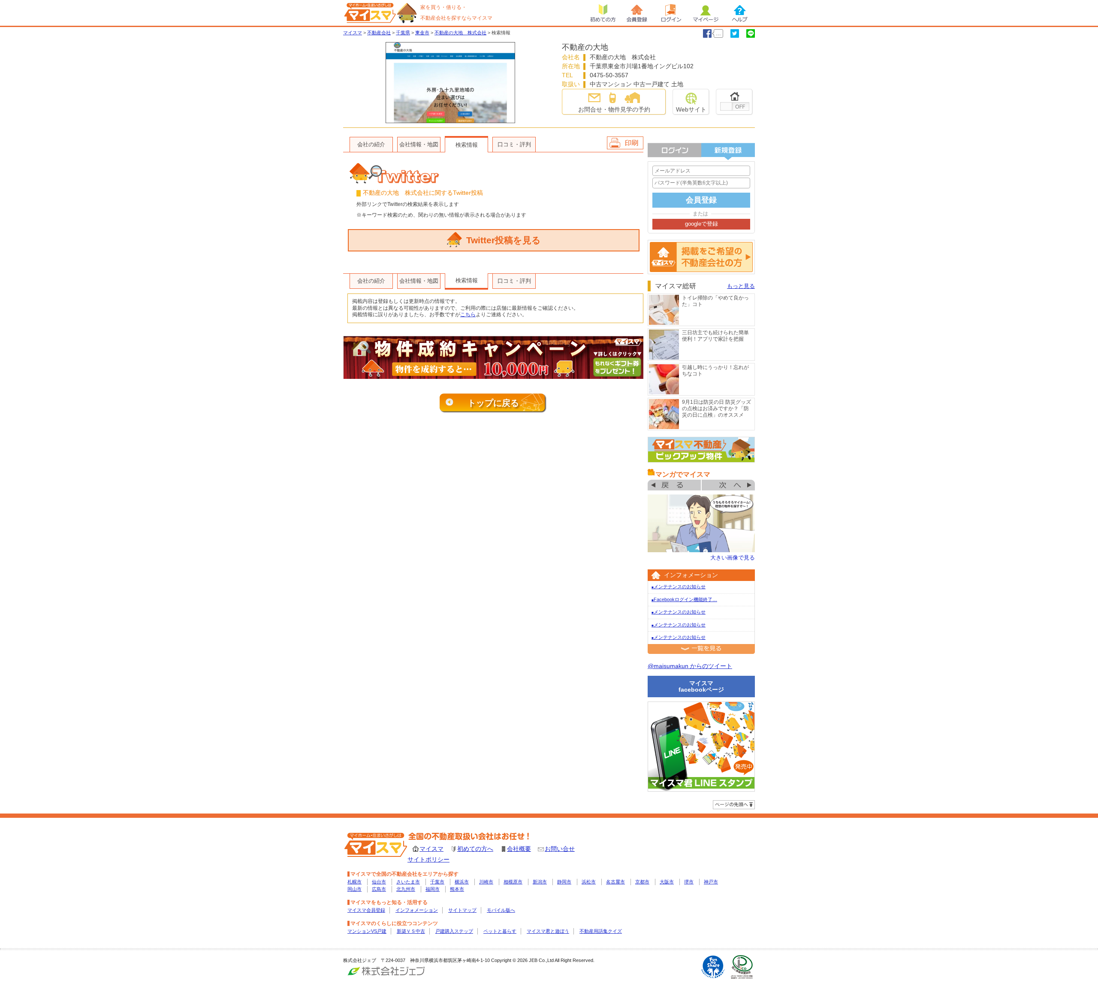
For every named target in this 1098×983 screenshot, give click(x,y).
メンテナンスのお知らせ (679, 586)
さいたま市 (408, 881)
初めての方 (603, 13)
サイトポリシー (428, 859)
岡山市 (354, 889)
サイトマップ (462, 910)
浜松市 (589, 881)
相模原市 (513, 881)
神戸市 (711, 881)
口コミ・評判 (514, 144)
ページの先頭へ (734, 804)
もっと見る (741, 286)
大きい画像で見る (732, 557)
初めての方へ (475, 848)
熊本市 (457, 889)
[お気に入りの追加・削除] (734, 102)
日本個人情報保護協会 (742, 967)
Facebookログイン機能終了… (684, 599)
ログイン (671, 13)
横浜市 (462, 881)
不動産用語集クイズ (600, 931)
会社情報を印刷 (625, 142)
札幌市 (354, 881)
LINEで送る (750, 33)
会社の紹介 (371, 144)
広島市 (379, 889)
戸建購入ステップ (454, 931)
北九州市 (405, 889)
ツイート (734, 33)
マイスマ (431, 848)
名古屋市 (615, 881)
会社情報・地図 (418, 144)
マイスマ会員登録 (366, 910)
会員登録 (637, 13)
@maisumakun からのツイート (690, 665)
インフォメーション (416, 910)
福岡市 (432, 889)
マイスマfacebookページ (701, 686)
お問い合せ (560, 848)
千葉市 (437, 881)
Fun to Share (713, 967)
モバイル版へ (501, 910)
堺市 (689, 881)
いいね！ (707, 33)
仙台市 (379, 881)
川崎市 (486, 881)
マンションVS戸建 (366, 931)
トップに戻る (493, 403)
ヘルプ (740, 13)
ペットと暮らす (499, 931)
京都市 (642, 881)
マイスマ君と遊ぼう (548, 931)
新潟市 (540, 881)
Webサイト (691, 109)
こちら (468, 315)
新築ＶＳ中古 (411, 931)
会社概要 (519, 848)
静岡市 (564, 881)
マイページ (706, 13)
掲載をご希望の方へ (701, 257)
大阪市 (667, 881)
